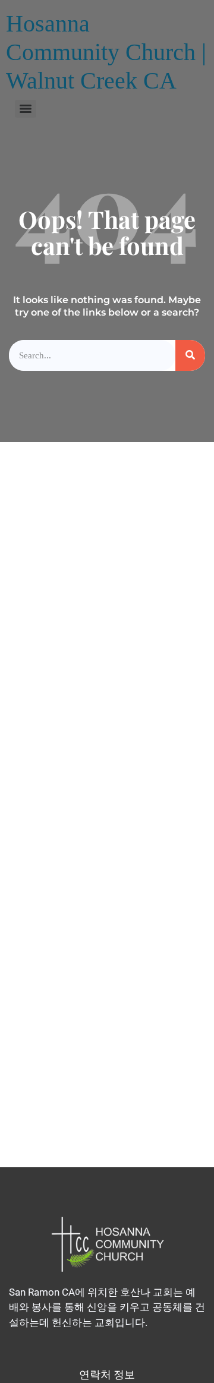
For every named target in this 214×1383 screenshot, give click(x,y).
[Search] (190, 355)
